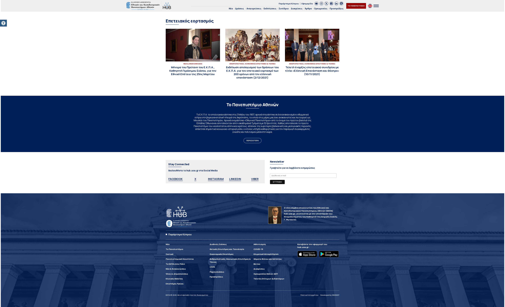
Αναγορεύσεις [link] (254, 8)
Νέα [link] (231, 8)
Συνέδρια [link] (284, 8)
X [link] (195, 179)
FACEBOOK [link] (175, 179)
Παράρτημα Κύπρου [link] (289, 4)
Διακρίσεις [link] (296, 8)
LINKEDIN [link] (235, 179)
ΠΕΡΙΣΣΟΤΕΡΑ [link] (252, 140)
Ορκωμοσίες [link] (320, 8)
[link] (3, 23)
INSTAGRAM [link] (216, 179)
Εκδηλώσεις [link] (270, 8)
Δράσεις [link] (239, 8)
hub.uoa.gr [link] (303, 247)
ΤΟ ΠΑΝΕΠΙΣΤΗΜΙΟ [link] (356, 6)
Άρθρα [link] (308, 8)
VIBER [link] (255, 179)
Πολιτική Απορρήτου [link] (309, 295)
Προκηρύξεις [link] (336, 8)
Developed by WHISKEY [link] (329, 295)
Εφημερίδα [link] (307, 4)
